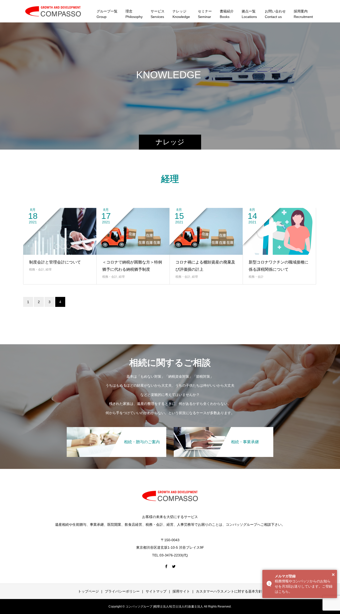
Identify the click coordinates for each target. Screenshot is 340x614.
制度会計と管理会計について (55, 262)
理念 (134, 14)
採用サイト (181, 591)
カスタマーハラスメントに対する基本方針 (229, 591)
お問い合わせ (275, 14)
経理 (49, 269)
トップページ (88, 591)
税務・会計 (36, 269)
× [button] (333, 574)
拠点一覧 (249, 14)
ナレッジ (181, 14)
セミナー (205, 14)
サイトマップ (156, 591)
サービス (158, 14)
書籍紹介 (227, 14)
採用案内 (303, 14)
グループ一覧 (107, 14)
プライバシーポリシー (122, 591)
